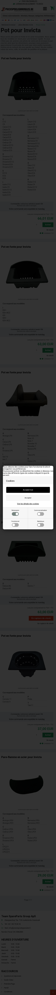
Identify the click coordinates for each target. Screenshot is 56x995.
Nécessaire (15, 510)
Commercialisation (40, 510)
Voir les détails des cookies (28, 504)
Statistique (40, 521)
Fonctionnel (15, 521)
